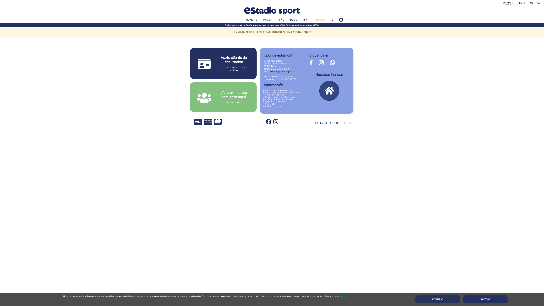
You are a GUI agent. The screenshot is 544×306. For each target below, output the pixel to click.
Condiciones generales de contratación (283, 92)
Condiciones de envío (274, 95)
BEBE (293, 19)
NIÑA (306, 19)
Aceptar (485, 299)
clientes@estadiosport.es (282, 71)
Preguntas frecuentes (275, 101)
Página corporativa (273, 106)
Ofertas (320, 19)
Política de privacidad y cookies (279, 99)
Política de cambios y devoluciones (281, 97)
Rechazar (437, 299)
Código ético (271, 104)
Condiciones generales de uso (278, 90)
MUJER (267, 19)
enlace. (343, 296)
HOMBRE (251, 19)
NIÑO (281, 19)
